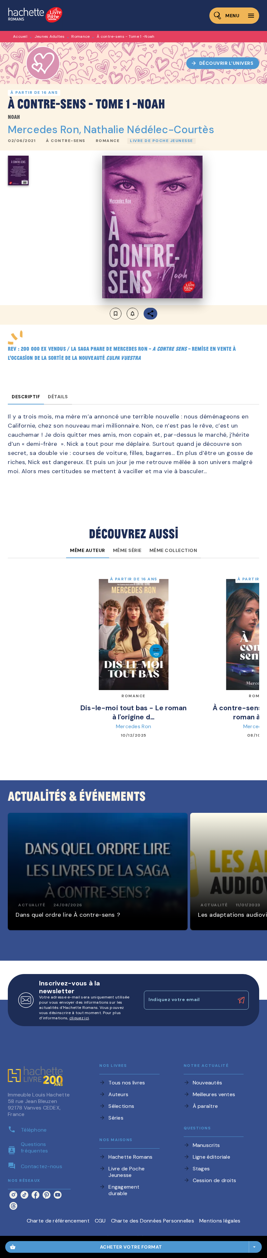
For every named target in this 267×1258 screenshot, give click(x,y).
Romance (80, 36)
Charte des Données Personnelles (152, 1220)
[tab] (26, 396)
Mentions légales (219, 1220)
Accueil (20, 36)
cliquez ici (79, 1018)
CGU (100, 1220)
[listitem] (13, 1194)
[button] (223, 63)
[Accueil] (35, 15)
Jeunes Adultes (49, 36)
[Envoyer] (241, 1000)
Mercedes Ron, (46, 129)
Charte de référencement (58, 1220)
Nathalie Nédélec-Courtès (149, 129)
